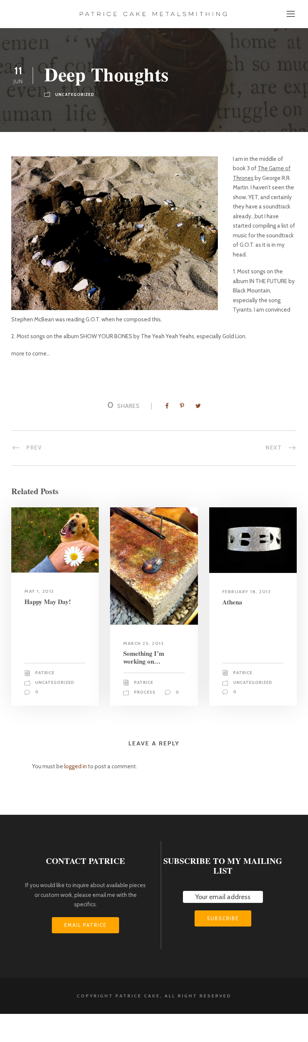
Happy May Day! (47, 601)
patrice (44, 672)
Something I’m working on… (143, 657)
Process (145, 692)
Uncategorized (74, 94)
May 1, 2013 (39, 591)
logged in (75, 766)
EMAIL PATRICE (85, 925)
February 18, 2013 (246, 591)
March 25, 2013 (143, 643)
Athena (232, 602)
